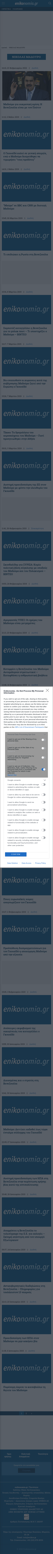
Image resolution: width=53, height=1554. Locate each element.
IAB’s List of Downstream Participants (29, 727)
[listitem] (26, 734)
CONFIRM (15, 854)
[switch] (43, 740)
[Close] (48, 691)
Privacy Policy (40, 863)
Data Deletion (12, 863)
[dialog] (26, 777)
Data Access (26, 863)
